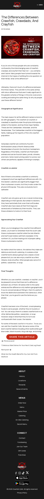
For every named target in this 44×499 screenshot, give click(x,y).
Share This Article (22, 336)
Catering (22, 416)
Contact (22, 438)
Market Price (22, 411)
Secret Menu (22, 424)
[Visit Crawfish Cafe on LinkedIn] (27, 473)
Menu (22, 407)
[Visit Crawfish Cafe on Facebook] (16, 473)
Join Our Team (22, 446)
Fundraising (22, 442)
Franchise (22, 455)
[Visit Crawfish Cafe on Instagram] (19, 473)
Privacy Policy (22, 493)
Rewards (22, 385)
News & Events (22, 389)
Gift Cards (22, 451)
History (22, 376)
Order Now (22, 403)
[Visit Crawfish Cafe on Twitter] (23, 473)
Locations (22, 380)
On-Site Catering (22, 420)
